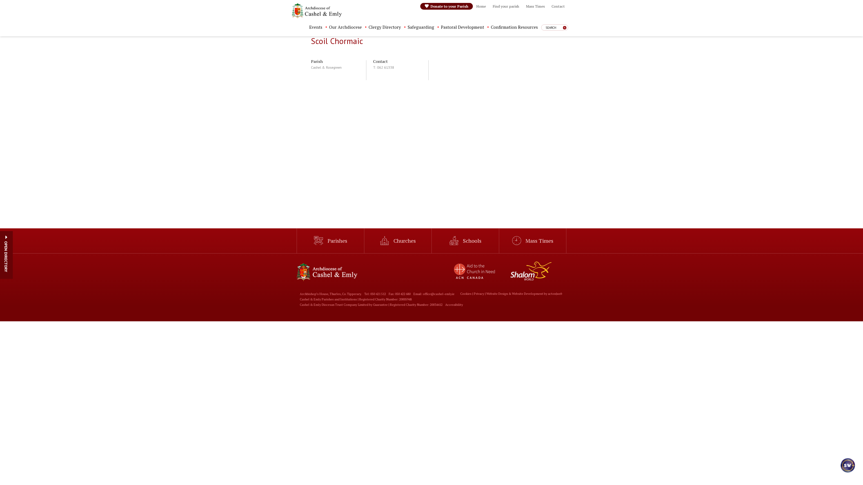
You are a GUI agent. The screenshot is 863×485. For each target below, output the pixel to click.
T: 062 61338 (383, 67)
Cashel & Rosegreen (326, 67)
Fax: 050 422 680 (400, 294)
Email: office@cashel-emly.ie (433, 294)
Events (315, 27)
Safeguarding (421, 27)
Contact (558, 6)
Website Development (527, 293)
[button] (6, 256)
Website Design (497, 293)
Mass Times (535, 6)
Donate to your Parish (449, 6)
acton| (555, 293)
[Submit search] (564, 27)
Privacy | (480, 293)
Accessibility (454, 304)
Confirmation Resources (514, 27)
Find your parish (506, 6)
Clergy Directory (385, 27)
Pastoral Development (462, 27)
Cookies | (467, 293)
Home (481, 6)
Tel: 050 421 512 (375, 294)
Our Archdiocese (345, 27)
